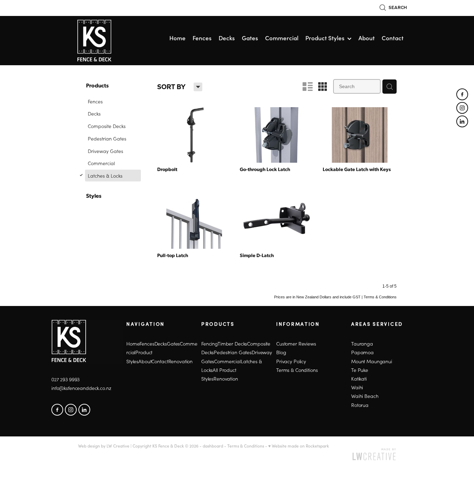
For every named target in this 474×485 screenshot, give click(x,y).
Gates (173, 343)
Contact (159, 361)
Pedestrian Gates (233, 352)
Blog (281, 352)
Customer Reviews (296, 343)
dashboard (213, 446)
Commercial (227, 361)
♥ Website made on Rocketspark (298, 446)
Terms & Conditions (297, 370)
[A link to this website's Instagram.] (462, 108)
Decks (160, 343)
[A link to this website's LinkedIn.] (462, 121)
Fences (146, 343)
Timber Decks (232, 343)
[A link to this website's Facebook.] (462, 94)
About (144, 361)
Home (132, 343)
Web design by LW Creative (103, 446)
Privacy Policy (291, 361)
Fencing (209, 343)
